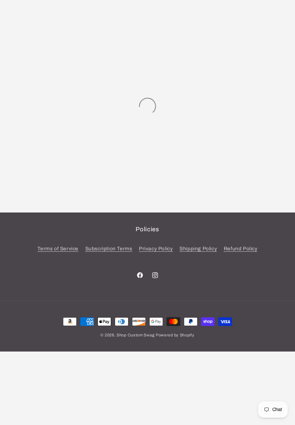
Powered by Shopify (175, 335)
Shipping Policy (198, 248)
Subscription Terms (108, 248)
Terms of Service (57, 248)
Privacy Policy (156, 248)
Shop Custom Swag (135, 335)
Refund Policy (241, 248)
